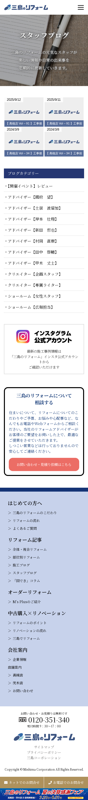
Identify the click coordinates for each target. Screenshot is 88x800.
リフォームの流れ (26, 520)
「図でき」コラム (26, 580)
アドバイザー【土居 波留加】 (35, 208)
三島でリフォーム (26, 638)
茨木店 (18, 682)
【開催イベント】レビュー (30, 186)
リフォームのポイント (30, 622)
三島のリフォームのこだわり (35, 512)
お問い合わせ (23, 690)
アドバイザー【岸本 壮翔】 (33, 219)
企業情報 (19, 659)
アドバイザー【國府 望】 (31, 197)
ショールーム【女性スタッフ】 (35, 296)
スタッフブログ (25, 572)
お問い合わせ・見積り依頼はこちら (44, 464)
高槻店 (18, 675)
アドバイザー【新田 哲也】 (33, 230)
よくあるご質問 (25, 528)
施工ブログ (21, 565)
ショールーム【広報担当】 (31, 307)
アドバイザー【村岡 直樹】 (33, 241)
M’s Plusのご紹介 (27, 601)
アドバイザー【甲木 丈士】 (33, 263)
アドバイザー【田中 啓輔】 (33, 252)
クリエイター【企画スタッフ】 (35, 274)
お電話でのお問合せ (68, 782)
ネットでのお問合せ (24, 782)
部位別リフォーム (26, 557)
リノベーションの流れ (29, 630)
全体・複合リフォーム (30, 549)
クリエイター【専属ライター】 (35, 285)
